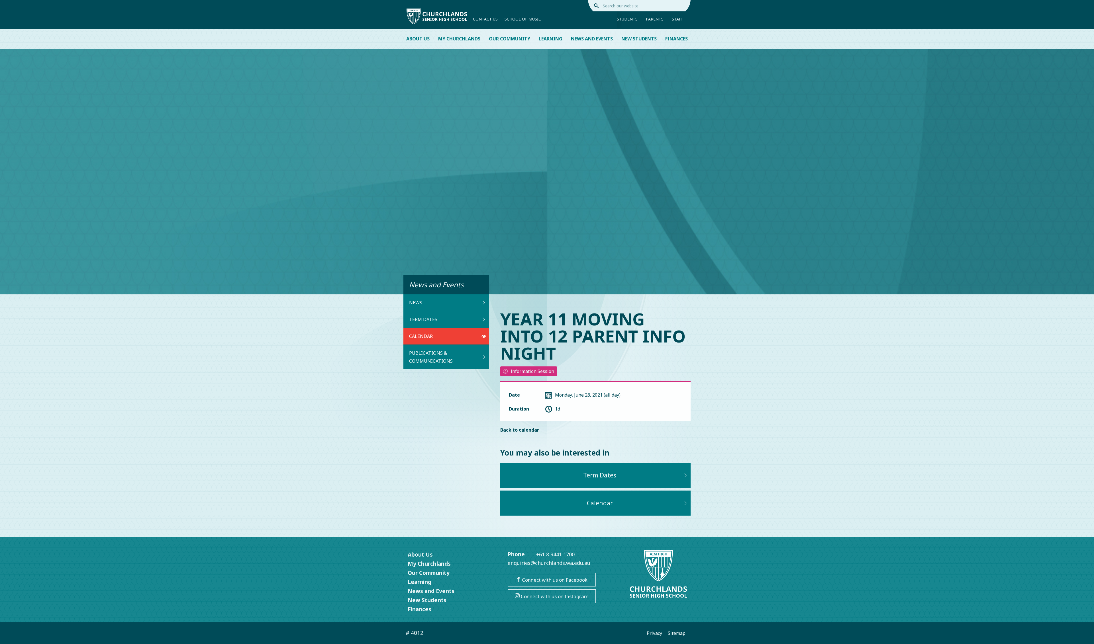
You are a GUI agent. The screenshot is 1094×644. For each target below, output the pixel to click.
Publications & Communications (431, 357)
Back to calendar (519, 430)
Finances (676, 39)
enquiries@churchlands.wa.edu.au (549, 562)
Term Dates (423, 319)
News (415, 303)
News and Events (592, 39)
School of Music (523, 19)
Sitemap (676, 633)
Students (627, 19)
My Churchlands (459, 39)
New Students (639, 39)
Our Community (509, 39)
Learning (550, 39)
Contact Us (485, 19)
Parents (655, 19)
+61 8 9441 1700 (555, 554)
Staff (677, 19)
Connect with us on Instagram (554, 596)
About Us (418, 39)
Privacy (654, 633)
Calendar (421, 336)
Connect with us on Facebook (554, 580)
